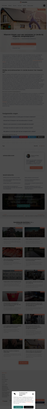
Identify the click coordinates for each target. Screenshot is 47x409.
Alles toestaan (18, 407)
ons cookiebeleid (28, 402)
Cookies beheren (28, 407)
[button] (33, 394)
